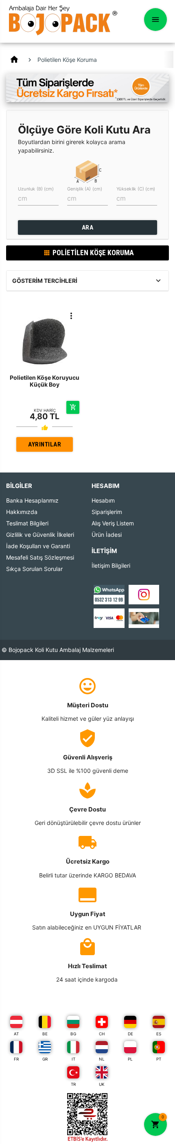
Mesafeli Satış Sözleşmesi (40, 557)
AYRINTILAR (44, 444)
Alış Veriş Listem (113, 523)
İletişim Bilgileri (111, 565)
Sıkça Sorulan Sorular (34, 568)
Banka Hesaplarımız (32, 500)
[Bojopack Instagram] (144, 594)
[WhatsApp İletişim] (109, 594)
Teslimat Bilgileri (27, 523)
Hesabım (103, 500)
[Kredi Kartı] (109, 617)
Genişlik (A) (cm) (84, 189)
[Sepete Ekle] (72, 407)
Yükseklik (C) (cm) (135, 189)
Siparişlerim (107, 511)
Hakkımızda (21, 511)
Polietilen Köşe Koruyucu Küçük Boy (44, 381)
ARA (88, 227)
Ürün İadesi (107, 534)
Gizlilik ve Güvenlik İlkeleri (40, 534)
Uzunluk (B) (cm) (36, 189)
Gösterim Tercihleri (44, 280)
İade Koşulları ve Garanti (38, 545)
